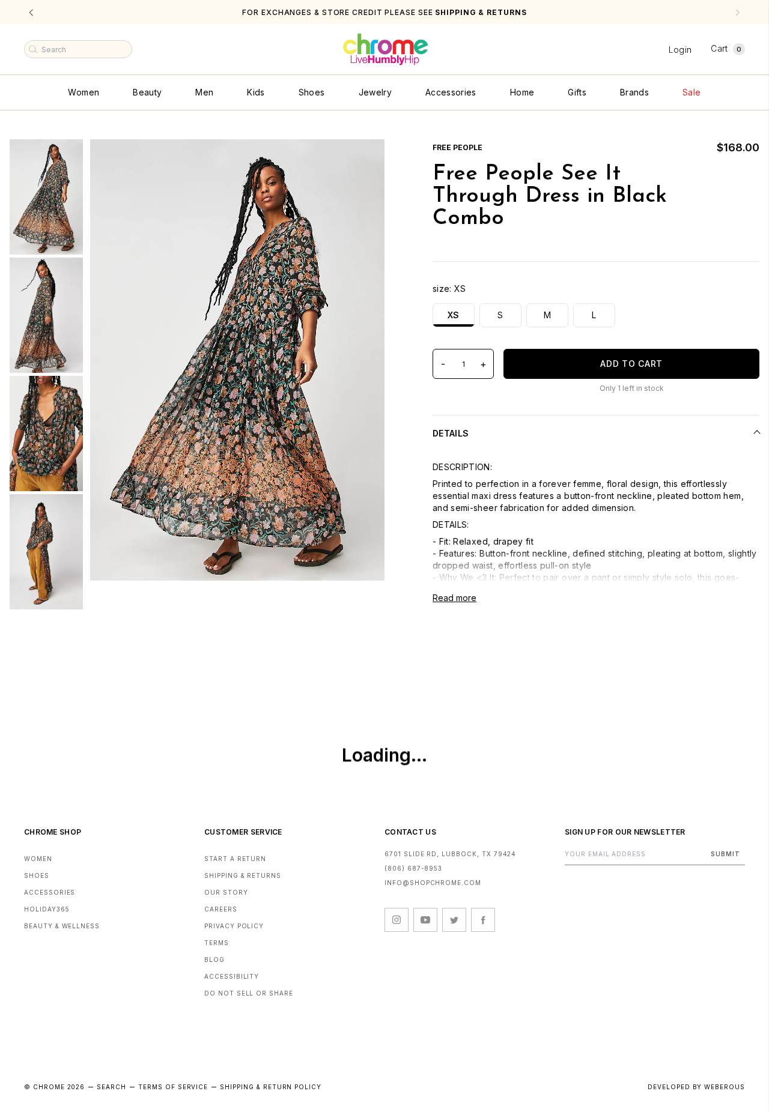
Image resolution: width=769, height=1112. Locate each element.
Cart (726, 48)
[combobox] (78, 49)
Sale (691, 92)
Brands (634, 92)
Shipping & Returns (242, 875)
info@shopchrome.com (432, 882)
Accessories (450, 92)
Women (83, 92)
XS (454, 315)
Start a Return (235, 858)
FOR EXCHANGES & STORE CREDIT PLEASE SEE (384, 12)
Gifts (577, 92)
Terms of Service (173, 1086)
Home (522, 92)
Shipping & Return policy (270, 1086)
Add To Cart (631, 363)
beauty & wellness (62, 925)
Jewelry (375, 92)
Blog (214, 959)
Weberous (724, 1086)
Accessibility (231, 976)
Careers (220, 909)
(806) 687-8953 (413, 868)
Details (451, 433)
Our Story (226, 892)
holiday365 (47, 909)
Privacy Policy (234, 925)
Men (204, 92)
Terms (216, 942)
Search (111, 1086)
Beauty (147, 92)
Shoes (312, 92)
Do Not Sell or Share (248, 993)
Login (680, 49)
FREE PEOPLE (457, 147)
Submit (725, 853)
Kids (255, 92)
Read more (454, 598)
